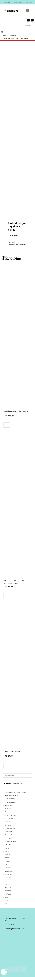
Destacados (8, 832)
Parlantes (8, 887)
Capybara (18, 244)
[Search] (29, 775)
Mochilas (8, 878)
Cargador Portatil (10, 828)
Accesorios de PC (10, 799)
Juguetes (7, 855)
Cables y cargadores (11, 815)
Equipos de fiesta (10, 841)
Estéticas (8, 845)
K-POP (7, 858)
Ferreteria (8, 848)
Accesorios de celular (12, 795)
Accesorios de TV (10, 802)
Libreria (23, 244)
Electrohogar (9, 838)
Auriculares (8, 805)
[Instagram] (28, 20)
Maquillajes (8, 871)
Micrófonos (8, 874)
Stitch (7, 901)
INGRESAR (28, 25)
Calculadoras (9, 818)
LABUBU (7, 861)
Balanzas (8, 808)
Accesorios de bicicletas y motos (15, 792)
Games (7, 851)
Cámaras (8, 822)
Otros (6, 884)
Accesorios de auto (11, 789)
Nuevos (7, 881)
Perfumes (8, 894)
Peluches (8, 891)
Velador (7, 904)
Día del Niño (9, 835)
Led (6, 864)
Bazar (7, 812)
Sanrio (7, 897)
